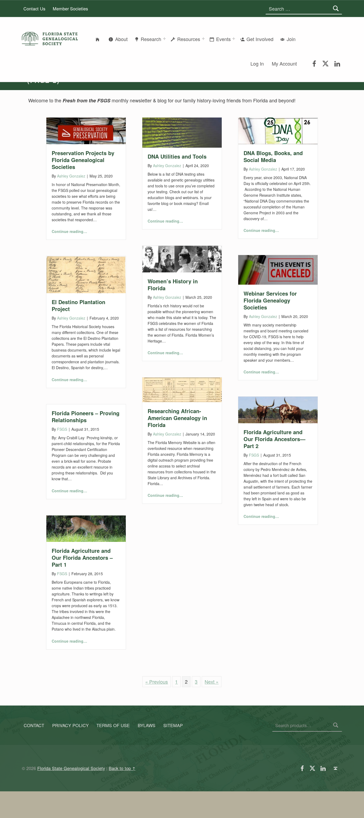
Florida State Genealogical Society (71, 768)
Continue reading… (69, 231)
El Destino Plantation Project (78, 305)
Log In (257, 63)
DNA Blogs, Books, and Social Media (273, 156)
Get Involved (259, 38)
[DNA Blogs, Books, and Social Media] (278, 130)
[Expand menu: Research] (164, 38)
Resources (188, 38)
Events (223, 38)
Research (151, 38)
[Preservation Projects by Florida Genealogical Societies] (86, 130)
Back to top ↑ (122, 768)
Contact (34, 725)
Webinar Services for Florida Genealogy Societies (270, 300)
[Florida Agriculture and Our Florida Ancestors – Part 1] (86, 527)
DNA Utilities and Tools (177, 156)
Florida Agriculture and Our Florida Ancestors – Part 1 (82, 557)
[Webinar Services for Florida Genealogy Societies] (278, 268)
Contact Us (34, 8)
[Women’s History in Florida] (182, 258)
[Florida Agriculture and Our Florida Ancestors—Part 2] (278, 409)
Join (291, 38)
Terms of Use (113, 725)
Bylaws (146, 725)
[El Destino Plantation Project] (86, 274)
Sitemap (173, 725)
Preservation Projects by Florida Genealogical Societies (83, 160)
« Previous (156, 681)
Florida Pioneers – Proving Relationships (85, 416)
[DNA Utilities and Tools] (182, 131)
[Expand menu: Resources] (203, 38)
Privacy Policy (70, 725)
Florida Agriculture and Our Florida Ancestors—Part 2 (274, 439)
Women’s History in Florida (173, 284)
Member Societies (70, 8)
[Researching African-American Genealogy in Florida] (182, 388)
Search (336, 725)
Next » (212, 681)
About (121, 38)
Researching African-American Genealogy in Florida (177, 418)
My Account (284, 63)
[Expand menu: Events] (233, 38)
